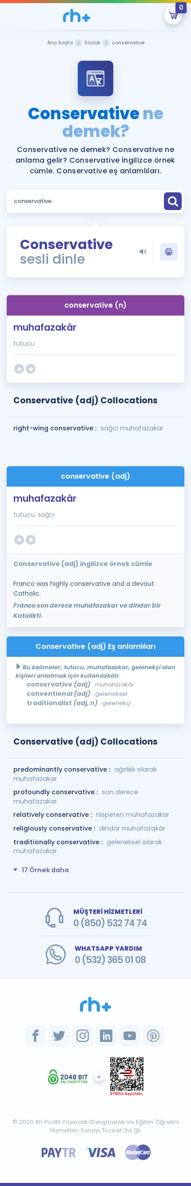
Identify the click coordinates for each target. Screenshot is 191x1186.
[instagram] (82, 1035)
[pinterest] (153, 1035)
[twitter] (59, 1035)
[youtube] (129, 1035)
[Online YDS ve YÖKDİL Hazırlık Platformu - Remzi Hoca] (95, 1004)
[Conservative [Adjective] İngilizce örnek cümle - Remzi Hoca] (76, 15)
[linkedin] (106, 1035)
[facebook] (35, 1035)
